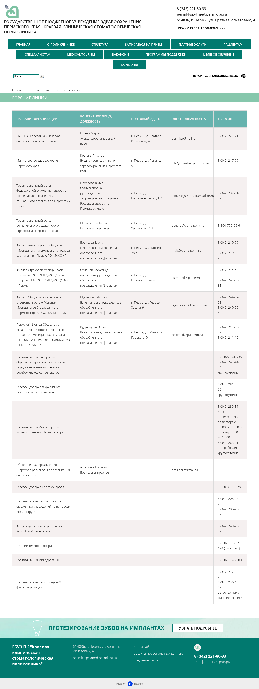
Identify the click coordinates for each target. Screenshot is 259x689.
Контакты (129, 65)
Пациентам (233, 44)
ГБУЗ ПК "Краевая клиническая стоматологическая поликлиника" (33, 655)
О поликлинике (61, 44)
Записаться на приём (143, 44)
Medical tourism (81, 54)
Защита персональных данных (158, 653)
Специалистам (37, 54)
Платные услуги (193, 44)
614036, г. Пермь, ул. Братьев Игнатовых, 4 (216, 20)
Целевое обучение (218, 54)
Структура (99, 44)
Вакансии (120, 54)
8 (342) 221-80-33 (210, 656)
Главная (23, 44)
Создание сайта (146, 660)
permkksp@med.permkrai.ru (95, 657)
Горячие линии (72, 90)
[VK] (197, 647)
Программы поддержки (166, 54)
